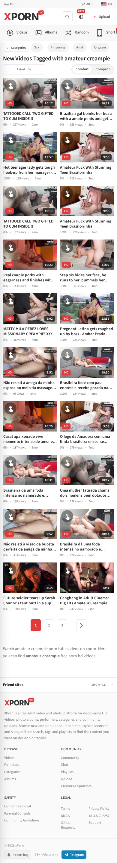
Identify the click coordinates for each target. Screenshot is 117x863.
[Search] (67, 16)
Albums (10, 779)
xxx (37, 47)
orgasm (100, 47)
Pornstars (11, 764)
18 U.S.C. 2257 (99, 815)
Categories (18, 47)
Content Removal (17, 806)
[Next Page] (81, 625)
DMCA (65, 815)
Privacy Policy (99, 808)
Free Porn (10, 4)
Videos (9, 757)
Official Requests (68, 825)
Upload (66, 779)
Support (94, 822)
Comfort (82, 69)
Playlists (67, 771)
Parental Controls (17, 813)
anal (79, 47)
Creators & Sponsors (76, 786)
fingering (58, 47)
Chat (64, 764)
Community (70, 757)
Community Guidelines (21, 820)
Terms (65, 808)
